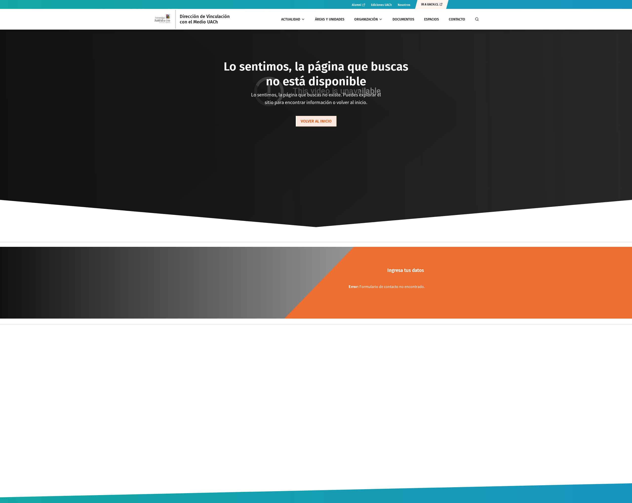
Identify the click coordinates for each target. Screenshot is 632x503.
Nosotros (404, 5)
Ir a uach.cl (429, 4)
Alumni (356, 5)
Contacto (457, 19)
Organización (366, 19)
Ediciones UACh (381, 5)
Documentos (403, 19)
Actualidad (290, 19)
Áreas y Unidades (329, 19)
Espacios (431, 19)
